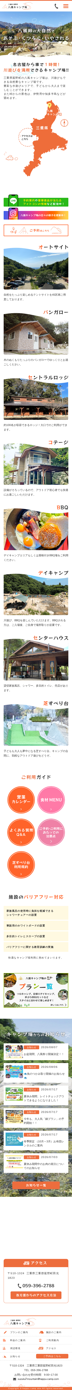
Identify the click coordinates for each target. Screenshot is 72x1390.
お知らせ (15, 1356)
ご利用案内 (52, 1340)
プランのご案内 (19, 1332)
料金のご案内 (18, 1340)
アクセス (51, 1348)
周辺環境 (15, 1348)
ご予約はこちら (52, 1356)
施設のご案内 (54, 1332)
